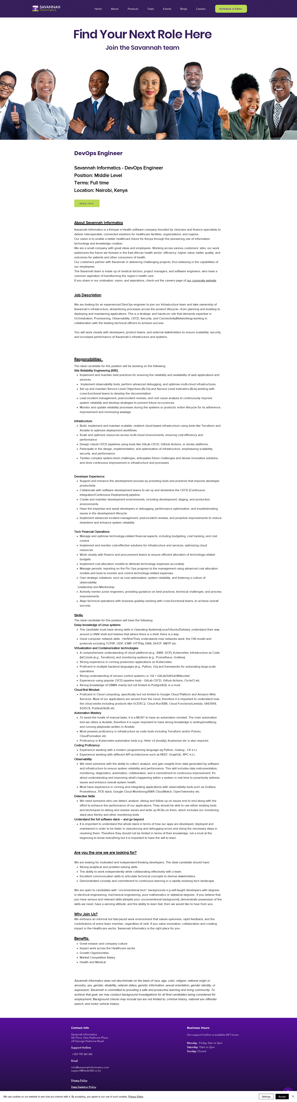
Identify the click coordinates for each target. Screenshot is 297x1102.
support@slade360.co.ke (86, 1070)
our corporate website (201, 280)
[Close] (293, 1096)
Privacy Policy (135, 1096)
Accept (282, 1096)
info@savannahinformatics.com (90, 1067)
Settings (266, 1096)
